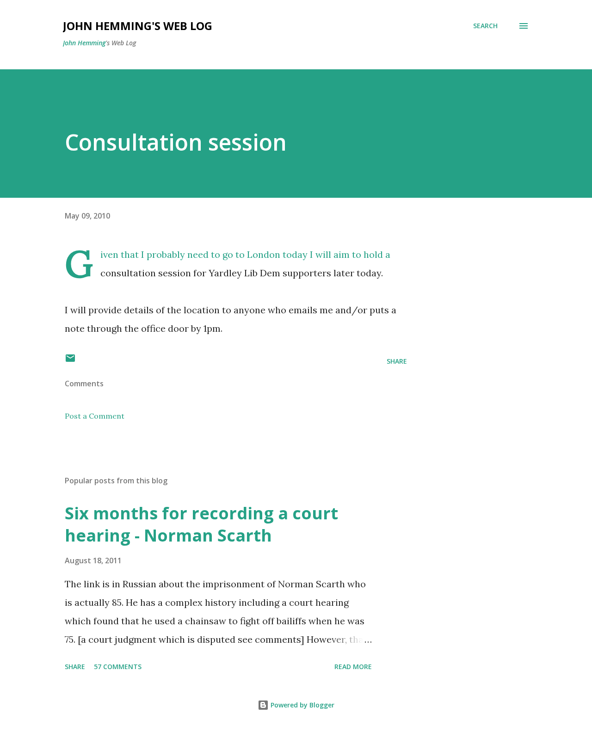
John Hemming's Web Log (137, 25)
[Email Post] (70, 361)
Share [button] (397, 361)
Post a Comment (94, 415)
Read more (353, 666)
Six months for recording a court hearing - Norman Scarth (201, 524)
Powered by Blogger (301, 705)
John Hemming (84, 42)
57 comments (118, 666)
